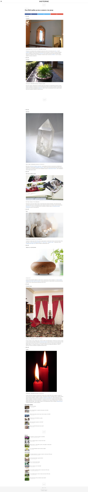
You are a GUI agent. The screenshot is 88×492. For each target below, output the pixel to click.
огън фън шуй (49, 397)
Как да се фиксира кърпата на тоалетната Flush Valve (37, 440)
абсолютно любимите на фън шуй (36, 166)
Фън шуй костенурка (33, 406)
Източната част (28, 206)
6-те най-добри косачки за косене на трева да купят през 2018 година (40, 473)
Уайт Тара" (44, 242)
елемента (44, 397)
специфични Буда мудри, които (31, 243)
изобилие (53, 54)
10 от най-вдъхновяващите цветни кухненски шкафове (38, 448)
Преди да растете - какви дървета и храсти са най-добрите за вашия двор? (40, 444)
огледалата (27, 52)
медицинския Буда (38, 242)
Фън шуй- (41, 53)
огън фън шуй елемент (43, 341)
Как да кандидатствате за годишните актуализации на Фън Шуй (39, 410)
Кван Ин (32, 242)
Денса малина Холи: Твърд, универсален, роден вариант (38, 477)
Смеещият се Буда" (51, 242)
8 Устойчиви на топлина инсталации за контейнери (37, 436)
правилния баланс (60, 401)
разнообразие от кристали (39, 167)
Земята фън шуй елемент (52, 168)
